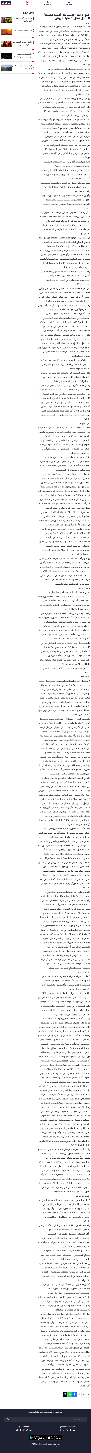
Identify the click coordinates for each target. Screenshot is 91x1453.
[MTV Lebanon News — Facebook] (63, 1430)
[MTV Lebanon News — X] (67, 1430)
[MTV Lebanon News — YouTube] (73, 1430)
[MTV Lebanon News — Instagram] (70, 1430)
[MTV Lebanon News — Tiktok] (60, 1430)
